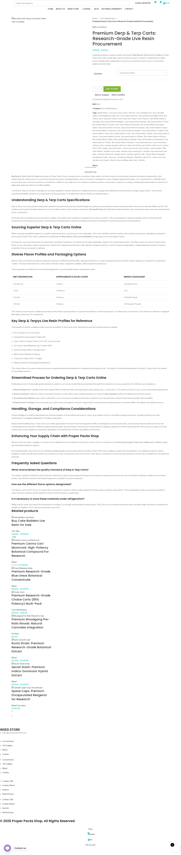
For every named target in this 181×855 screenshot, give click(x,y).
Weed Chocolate (19, 705)
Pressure (112, 157)
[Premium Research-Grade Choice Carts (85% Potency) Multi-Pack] (18, 592)
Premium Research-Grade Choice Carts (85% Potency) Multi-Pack (31, 599)
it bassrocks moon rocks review (136, 148)
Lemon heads (155, 148)
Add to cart (112, 89)
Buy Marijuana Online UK (109, 115)
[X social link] (102, 165)
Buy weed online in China (158, 121)
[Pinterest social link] (106, 165)
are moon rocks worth (118, 113)
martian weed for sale (136, 154)
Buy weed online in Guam (156, 127)
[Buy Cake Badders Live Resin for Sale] (23, 517)
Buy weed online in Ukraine (123, 142)
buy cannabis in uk (144, 113)
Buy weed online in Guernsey (104, 130)
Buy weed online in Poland (132, 136)
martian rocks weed (112, 151)
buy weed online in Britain (135, 121)
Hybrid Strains (8, 794)
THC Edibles (7, 745)
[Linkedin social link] (109, 165)
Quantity (98, 73)
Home (94, 18)
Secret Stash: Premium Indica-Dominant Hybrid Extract (30, 671)
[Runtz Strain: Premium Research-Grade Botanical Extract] (21, 639)
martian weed (119, 154)
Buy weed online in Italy (120, 133)
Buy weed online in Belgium (112, 121)
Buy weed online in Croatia (103, 124)
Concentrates (8, 741)
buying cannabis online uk (115, 145)
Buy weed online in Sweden (125, 139)
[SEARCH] (126, 3)
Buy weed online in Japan (142, 133)
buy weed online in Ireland (153, 130)
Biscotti (132, 113)
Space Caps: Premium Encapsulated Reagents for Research (29, 695)
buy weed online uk (143, 142)
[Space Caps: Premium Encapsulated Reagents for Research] (27, 687)
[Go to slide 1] (91, 711)
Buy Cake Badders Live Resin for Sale (28, 523)
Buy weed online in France (109, 127)
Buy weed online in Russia (154, 136)
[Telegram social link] (112, 165)
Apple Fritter (103, 113)
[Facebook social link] (99, 165)
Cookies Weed (8, 785)
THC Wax (15, 531)
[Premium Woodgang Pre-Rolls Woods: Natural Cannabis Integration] (28, 616)
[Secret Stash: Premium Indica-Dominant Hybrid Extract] (21, 663)
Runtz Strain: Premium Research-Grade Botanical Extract (31, 647)
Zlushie (142, 160)
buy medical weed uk (129, 115)
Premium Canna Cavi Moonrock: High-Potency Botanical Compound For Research (30, 550)
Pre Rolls (15, 633)
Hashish (5, 789)
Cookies (5, 754)
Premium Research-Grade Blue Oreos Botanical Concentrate (31, 575)
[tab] (90, 171)
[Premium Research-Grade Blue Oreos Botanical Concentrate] (22, 568)
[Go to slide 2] (91, 715)
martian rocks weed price (131, 151)
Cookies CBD (7, 781)
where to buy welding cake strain (123, 160)
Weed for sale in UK (143, 157)
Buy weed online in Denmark (127, 124)
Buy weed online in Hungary (129, 130)
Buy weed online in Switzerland (151, 139)
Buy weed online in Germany (133, 127)
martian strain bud (105, 154)
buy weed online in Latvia (109, 136)
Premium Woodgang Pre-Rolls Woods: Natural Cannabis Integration (30, 623)
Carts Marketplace (108, 18)
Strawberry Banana (125, 157)
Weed (14, 562)
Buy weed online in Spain (102, 139)
